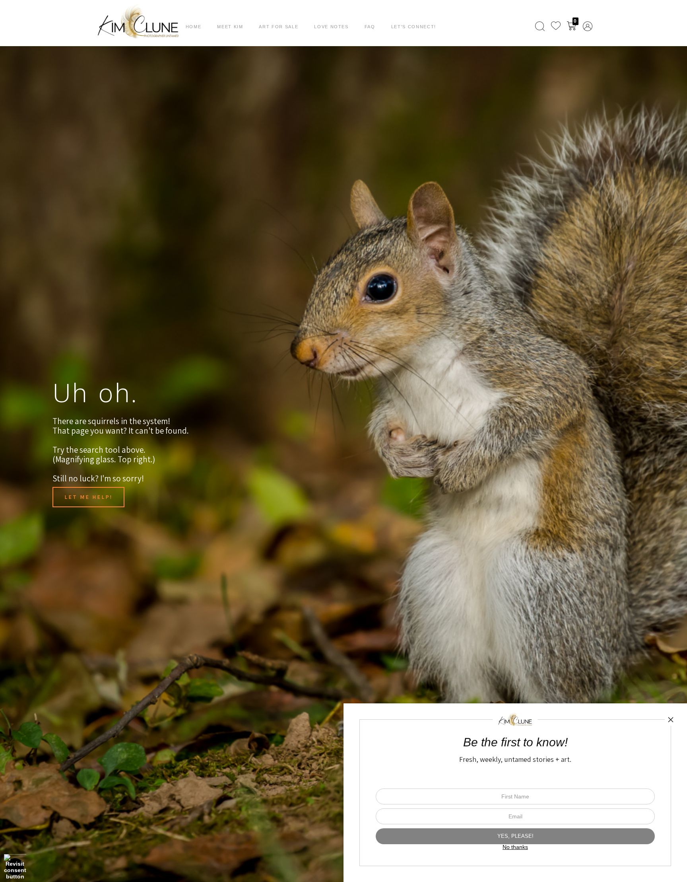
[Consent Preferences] (15, 867)
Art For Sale (278, 26)
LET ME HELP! (88, 496)
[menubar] (562, 26)
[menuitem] (540, 26)
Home (194, 26)
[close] (671, 720)
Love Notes (331, 26)
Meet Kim (230, 26)
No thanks (515, 847)
